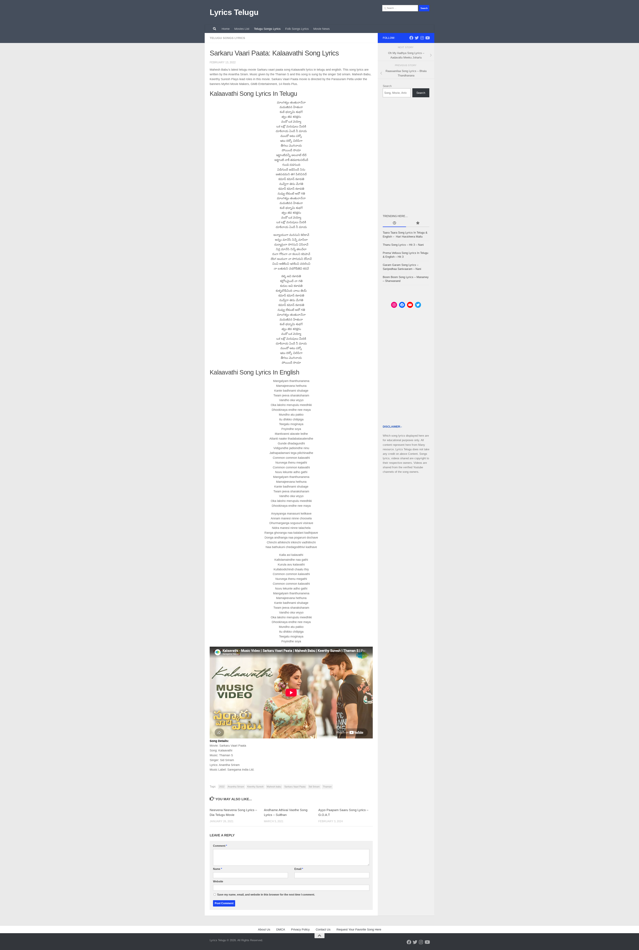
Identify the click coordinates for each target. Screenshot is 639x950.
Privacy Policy (300, 929)
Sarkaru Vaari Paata (295, 786)
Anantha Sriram (236, 786)
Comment (220, 845)
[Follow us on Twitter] (417, 38)
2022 (221, 786)
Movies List (241, 28)
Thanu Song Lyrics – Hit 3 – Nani (403, 244)
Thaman (327, 786)
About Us (264, 929)
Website (218, 881)
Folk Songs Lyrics (297, 28)
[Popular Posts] (417, 223)
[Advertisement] (406, 156)
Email (298, 869)
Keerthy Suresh (255, 786)
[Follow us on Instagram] (422, 38)
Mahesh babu (274, 786)
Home (226, 28)
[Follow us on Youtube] (427, 38)
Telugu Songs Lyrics (267, 28)
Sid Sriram (314, 786)
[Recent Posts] (394, 223)
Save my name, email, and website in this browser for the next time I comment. (266, 894)
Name (217, 869)
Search (387, 86)
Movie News (321, 28)
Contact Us (323, 929)
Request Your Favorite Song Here (358, 929)
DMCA (280, 929)
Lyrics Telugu (234, 12)
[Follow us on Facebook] (411, 38)
